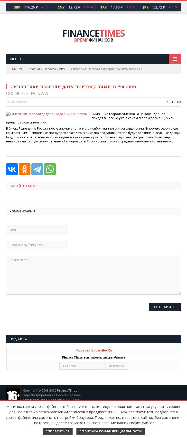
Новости (50, 69)
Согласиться (58, 431)
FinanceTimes (67, 390)
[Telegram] (37, 169)
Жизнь (63, 69)
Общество (173, 102)
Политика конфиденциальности (110, 431)
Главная (35, 69)
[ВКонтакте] (12, 169)
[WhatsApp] (50, 169)
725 (24, 93)
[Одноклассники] (24, 169)
